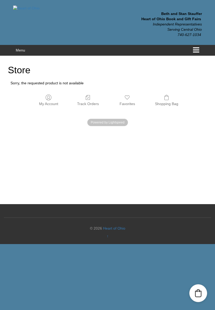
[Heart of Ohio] (26, 8)
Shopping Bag (166, 104)
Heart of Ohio (114, 228)
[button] (198, 293)
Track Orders (88, 104)
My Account (48, 104)
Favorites (127, 104)
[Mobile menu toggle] (196, 50)
